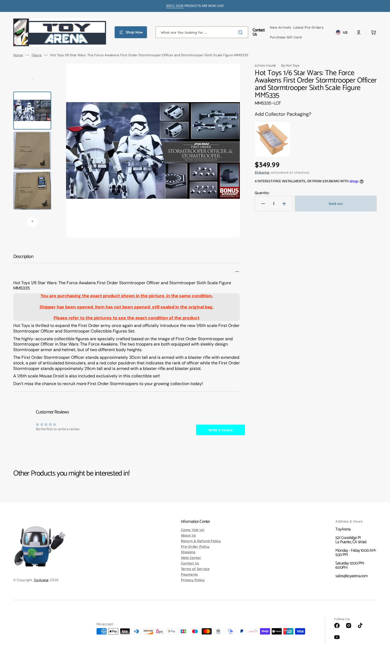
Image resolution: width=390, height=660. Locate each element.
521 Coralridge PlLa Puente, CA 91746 (350, 540)
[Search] (241, 32)
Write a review (220, 430)
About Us (188, 535)
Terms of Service (195, 569)
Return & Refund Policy (201, 541)
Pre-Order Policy (195, 546)
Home (18, 55)
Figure (37, 55)
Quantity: (262, 193)
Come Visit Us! (192, 530)
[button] (359, 32)
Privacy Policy (193, 580)
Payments (189, 574)
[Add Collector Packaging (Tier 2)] (272, 139)
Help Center (191, 557)
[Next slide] (32, 222)
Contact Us (190, 563)
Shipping (262, 172)
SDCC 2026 (175, 6)
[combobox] (201, 32)
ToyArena (41, 580)
